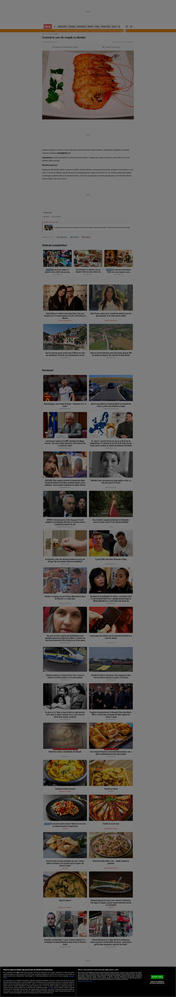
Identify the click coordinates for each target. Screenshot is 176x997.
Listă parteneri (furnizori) (85, 981)
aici (49, 987)
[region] (88, 982)
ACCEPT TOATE (157, 977)
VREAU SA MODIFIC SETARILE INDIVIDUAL (157, 982)
